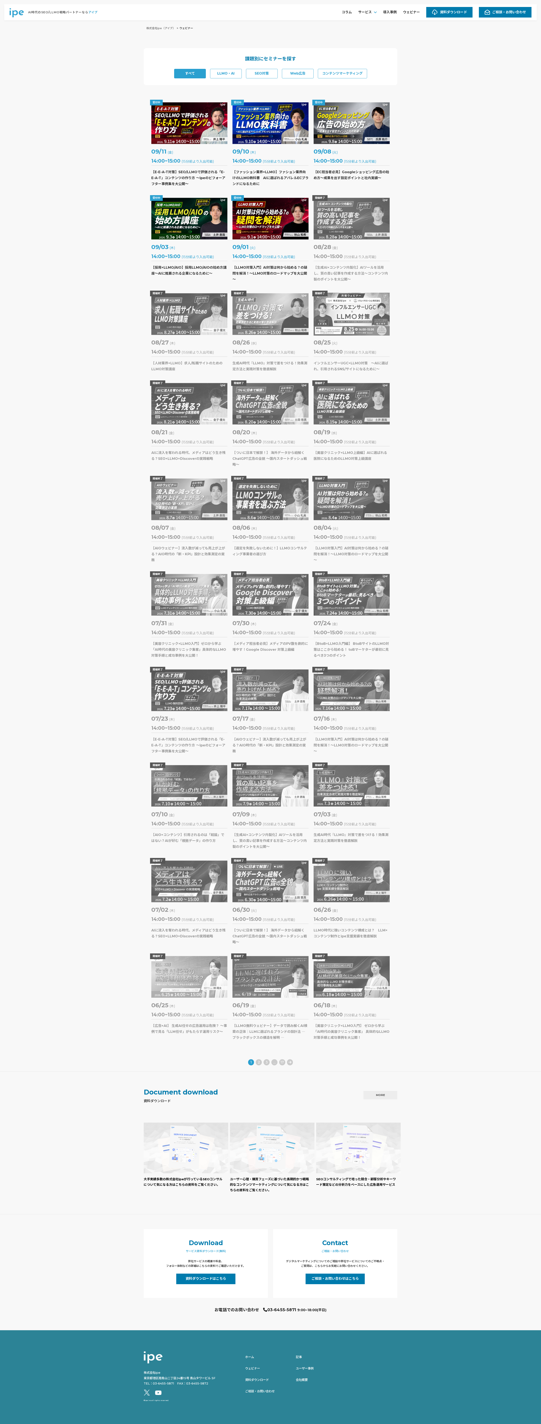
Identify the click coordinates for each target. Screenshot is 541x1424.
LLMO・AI (226, 73)
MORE (380, 1095)
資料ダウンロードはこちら (206, 1279)
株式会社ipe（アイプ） (160, 28)
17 (282, 1062)
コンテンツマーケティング (342, 73)
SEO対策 (262, 73)
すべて (190, 73)
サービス (365, 12)
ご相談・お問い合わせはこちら (335, 1279)
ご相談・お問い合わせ (509, 12)
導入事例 (390, 12)
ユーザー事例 (305, 1368)
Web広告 (297, 73)
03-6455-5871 (281, 1309)
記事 (299, 1357)
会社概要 (302, 1380)
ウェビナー (411, 12)
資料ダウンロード (453, 12)
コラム (347, 12)
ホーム (249, 1357)
